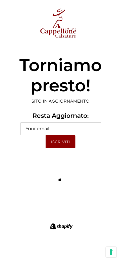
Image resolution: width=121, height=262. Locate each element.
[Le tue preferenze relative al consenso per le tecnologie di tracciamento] (111, 252)
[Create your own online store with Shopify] (61, 225)
